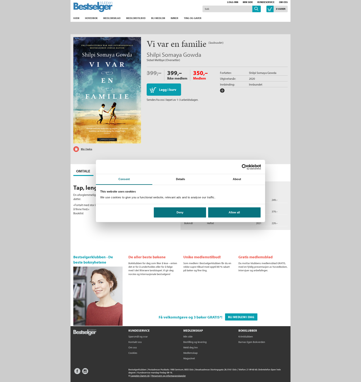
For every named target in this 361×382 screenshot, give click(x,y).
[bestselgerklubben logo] (84, 332)
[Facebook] (77, 372)
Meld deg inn (190, 347)
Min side (248, 2)
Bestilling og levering (195, 342)
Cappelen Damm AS (140, 375)
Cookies (132, 353)
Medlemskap (190, 353)
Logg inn (232, 2)
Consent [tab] (124, 179)
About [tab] (237, 179)
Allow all (234, 212)
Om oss (283, 2)
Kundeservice (266, 2)
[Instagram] (85, 372)
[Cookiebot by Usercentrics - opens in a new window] (244, 167)
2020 (252, 78)
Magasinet (189, 358)
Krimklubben (245, 336)
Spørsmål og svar (138, 336)
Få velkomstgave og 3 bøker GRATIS (189, 317)
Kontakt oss (135, 342)
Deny (180, 212)
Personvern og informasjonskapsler (168, 375)
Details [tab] (180, 179)
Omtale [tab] (83, 171)
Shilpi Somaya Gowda (174, 54)
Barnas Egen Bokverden (251, 342)
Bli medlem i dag (241, 317)
